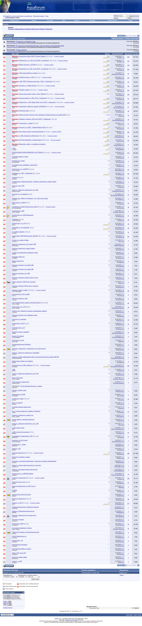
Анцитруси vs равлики (19, 319)
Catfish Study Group (18, 428)
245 (128, 103)
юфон (13, 500)
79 (128, 207)
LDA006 (14, 490)
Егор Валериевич (16, 208)
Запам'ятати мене (134, 16)
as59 (13, 408)
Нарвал (120, 128)
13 (128, 528)
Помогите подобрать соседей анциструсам (25, 532)
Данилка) (120, 224)
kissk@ (14, 421)
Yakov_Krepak (15, 170)
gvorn (13, 320)
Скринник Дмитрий (117, 195)
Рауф (13, 237)
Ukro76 (120, 208)
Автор (17, 53)
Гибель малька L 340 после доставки (23, 282)
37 (128, 399)
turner (120, 220)
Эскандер (119, 533)
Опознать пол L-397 (18, 186)
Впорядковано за (7, 575)
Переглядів (135, 53)
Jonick (120, 203)
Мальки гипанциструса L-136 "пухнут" (24, 486)
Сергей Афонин (118, 120)
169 (128, 94)
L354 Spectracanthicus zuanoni (21, 549)
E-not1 (13, 295)
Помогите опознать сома (20, 298)
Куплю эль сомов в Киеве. (20, 240)
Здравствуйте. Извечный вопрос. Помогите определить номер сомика (34, 181)
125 (128, 78)
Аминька (120, 157)
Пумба (14, 491)
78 (128, 136)
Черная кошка (15, 383)
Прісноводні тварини (38, 16)
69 (128, 82)
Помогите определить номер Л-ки (22, 415)
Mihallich (14, 433)
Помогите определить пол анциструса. (24, 515)
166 (128, 132)
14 (128, 474)
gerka (13, 95)
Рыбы (46, 16)
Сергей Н (14, 183)
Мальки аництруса (18, 261)
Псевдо (116, 15)
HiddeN (14, 254)
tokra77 (14, 345)
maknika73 (119, 170)
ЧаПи (63, 20)
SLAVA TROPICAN (17, 358)
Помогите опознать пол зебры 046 (22, 265)
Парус (120, 479)
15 (128, 482)
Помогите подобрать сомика (21, 457)
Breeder (14, 404)
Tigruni (13, 412)
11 (128, 215)
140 (128, 478)
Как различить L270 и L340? (21, 294)
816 (128, 57)
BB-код (5, 601)
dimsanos (119, 303)
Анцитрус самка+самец (19, 557)
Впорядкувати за (22, 575)
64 (128, 74)
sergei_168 (15, 341)
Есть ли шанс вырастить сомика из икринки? (26, 411)
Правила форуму (7, 607)
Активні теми (14, 20)
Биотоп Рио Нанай (18, 336)
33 (128, 232)
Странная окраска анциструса (21, 407)
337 (128, 90)
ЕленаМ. (14, 166)
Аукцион (33, 20)
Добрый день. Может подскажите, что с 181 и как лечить (30, 198)
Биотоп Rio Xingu (17, 378)
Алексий (14, 462)
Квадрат (120, 166)
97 (128, 107)
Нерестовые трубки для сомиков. (22, 361)
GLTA (13, 504)
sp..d (13, 195)
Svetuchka (14, 508)
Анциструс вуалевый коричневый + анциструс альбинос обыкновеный (34, 461)
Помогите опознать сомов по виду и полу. (25, 277)
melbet (13, 274)
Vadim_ (120, 57)
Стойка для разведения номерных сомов (25, 252)
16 (128, 307)
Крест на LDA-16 (17, 403)
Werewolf (120, 462)
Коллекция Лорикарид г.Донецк (22, 528)
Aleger (120, 82)
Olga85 (14, 333)
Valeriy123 (14, 158)
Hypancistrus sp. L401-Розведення (22, 215)
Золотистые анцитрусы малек (21, 494)
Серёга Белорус (118, 103)
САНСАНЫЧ (119, 145)
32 (128, 324)
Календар (92, 20)
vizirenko (14, 354)
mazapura (14, 521)
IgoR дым (14, 387)
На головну (129, 614)
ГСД (13, 108)
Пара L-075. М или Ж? (19, 553)
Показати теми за (32, 575)
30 (128, 220)
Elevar (13, 454)
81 (128, 99)
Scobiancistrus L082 (18, 211)
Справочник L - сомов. (19, 444)
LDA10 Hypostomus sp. (19, 536)
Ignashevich (15, 558)
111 (128, 291)
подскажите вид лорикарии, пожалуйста (24, 165)
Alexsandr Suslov (118, 74)
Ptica (121, 341)
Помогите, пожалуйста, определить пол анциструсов (29, 348)
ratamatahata (15, 471)
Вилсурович (15, 245)
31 (128, 124)
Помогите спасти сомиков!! (20, 332)
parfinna (14, 533)
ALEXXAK (14, 516)
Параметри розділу (117, 38)
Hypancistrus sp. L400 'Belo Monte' (22, 473)
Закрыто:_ (25, 190)
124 (128, 61)
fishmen (14, 82)
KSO (13, 62)
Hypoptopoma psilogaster (19, 544)
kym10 (120, 395)
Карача (122, 575)
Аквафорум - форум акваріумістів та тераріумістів (18, 16)
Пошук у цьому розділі (132, 38)
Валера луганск (16, 191)
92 (128, 140)
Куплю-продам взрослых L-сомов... (32, 386)
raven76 (120, 141)
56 (128, 170)
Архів (135, 614)
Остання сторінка (58, 56)
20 (128, 203)
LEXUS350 (15, 395)
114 (128, 236)
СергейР (120, 65)
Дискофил (14, 366)
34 (128, 524)
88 (128, 86)
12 (128, 412)
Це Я (121, 124)
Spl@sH (14, 496)
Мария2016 (119, 137)
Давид (13, 99)
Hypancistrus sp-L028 (18, 394)
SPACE (120, 370)
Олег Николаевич (16, 291)
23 (128, 115)
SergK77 (120, 278)
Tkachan (14, 299)
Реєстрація (50, 20)
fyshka (120, 70)
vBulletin (56, 618)
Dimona (120, 554)
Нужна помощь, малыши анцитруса (23, 419)
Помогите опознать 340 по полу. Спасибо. (25, 286)
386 (128, 453)
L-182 (13, 148)
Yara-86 (120, 99)
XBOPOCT (15, 74)
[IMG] (4, 603)
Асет (121, 562)
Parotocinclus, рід (17, 540)
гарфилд (14, 178)
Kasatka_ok (15, 466)
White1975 (14, 437)
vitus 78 (14, 391)
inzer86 (14, 425)
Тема (13, 53)
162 (128, 366)
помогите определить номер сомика (23, 248)
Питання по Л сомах (18, 161)
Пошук (130, 20)
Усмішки (5, 602)
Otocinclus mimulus (18, 519)
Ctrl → (135, 35)
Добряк (14, 483)
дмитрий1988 (15, 162)
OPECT (14, 370)
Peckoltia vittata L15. (18, 257)
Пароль (116, 18)
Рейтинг (107, 53)
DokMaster (15, 554)
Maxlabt (120, 454)
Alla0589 (14, 512)
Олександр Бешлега (12, 43)
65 (128, 174)
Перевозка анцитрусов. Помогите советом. (25, 507)
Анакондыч (119, 508)
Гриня (13, 325)
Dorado (120, 316)
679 (128, 153)
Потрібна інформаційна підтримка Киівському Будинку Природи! (30, 29)
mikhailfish (14, 66)
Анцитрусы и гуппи (18, 340)
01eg (13, 283)
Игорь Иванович (118, 333)
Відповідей (128, 53)
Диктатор (120, 78)
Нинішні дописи (112, 20)
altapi (13, 487)
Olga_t (13, 204)
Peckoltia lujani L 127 (18, 328)
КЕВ (121, 487)
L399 (13, 369)
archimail (120, 253)
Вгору (139, 614)
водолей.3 (119, 228)
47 (128, 128)
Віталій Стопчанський (71, 619)
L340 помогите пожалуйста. (20, 382)
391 (128, 69)
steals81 (120, 416)
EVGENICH (15, 57)
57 (128, 437)
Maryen (14, 458)
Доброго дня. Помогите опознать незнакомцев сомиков (29, 311)
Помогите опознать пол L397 (21, 273)
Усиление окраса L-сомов (20, 156)
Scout (13, 187)
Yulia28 (14, 262)
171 (128, 503)
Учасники (76, 20)
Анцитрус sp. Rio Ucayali (20, 440)
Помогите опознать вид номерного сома (24, 315)
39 (128, 111)
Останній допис (116, 53)
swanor (14, 375)
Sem (13, 116)
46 (128, 178)
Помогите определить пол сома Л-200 (24, 244)
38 (128, 499)
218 (128, 65)
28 (128, 224)
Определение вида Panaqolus (21, 344)
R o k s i (14, 350)
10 (128, 320)
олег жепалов (118, 107)
